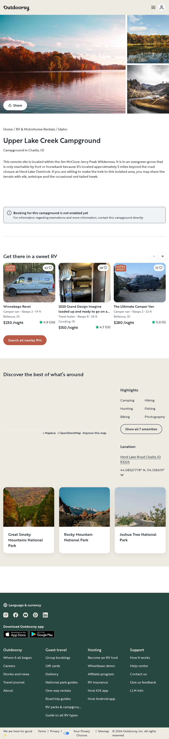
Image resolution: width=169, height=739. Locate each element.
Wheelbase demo (101, 665)
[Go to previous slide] (154, 256)
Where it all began (17, 657)
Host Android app (101, 698)
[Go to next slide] (162, 256)
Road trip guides (58, 698)
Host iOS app (98, 690)
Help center (139, 665)
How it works (140, 657)
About (8, 690)
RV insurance (98, 682)
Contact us (138, 674)
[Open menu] (158, 7)
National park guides (62, 682)
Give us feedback (143, 682)
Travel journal (14, 682)
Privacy (54, 731)
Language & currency (25, 605)
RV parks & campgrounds (65, 706)
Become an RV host (103, 657)
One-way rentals (58, 690)
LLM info (136, 690)
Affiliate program (101, 674)
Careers (9, 665)
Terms (42, 731)
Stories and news (16, 674)
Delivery (52, 674)
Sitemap (103, 731)
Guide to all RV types (62, 715)
